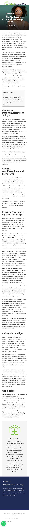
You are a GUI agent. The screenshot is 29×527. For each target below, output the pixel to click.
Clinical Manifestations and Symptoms (13, 99)
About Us (7, 518)
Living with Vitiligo (8, 103)
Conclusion (6, 104)
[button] (3, 523)
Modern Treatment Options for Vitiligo (13, 101)
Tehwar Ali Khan (12, 25)
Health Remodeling (10, 13)
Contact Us (7, 521)
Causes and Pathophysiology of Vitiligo (13, 97)
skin (10, 78)
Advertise (15, 518)
